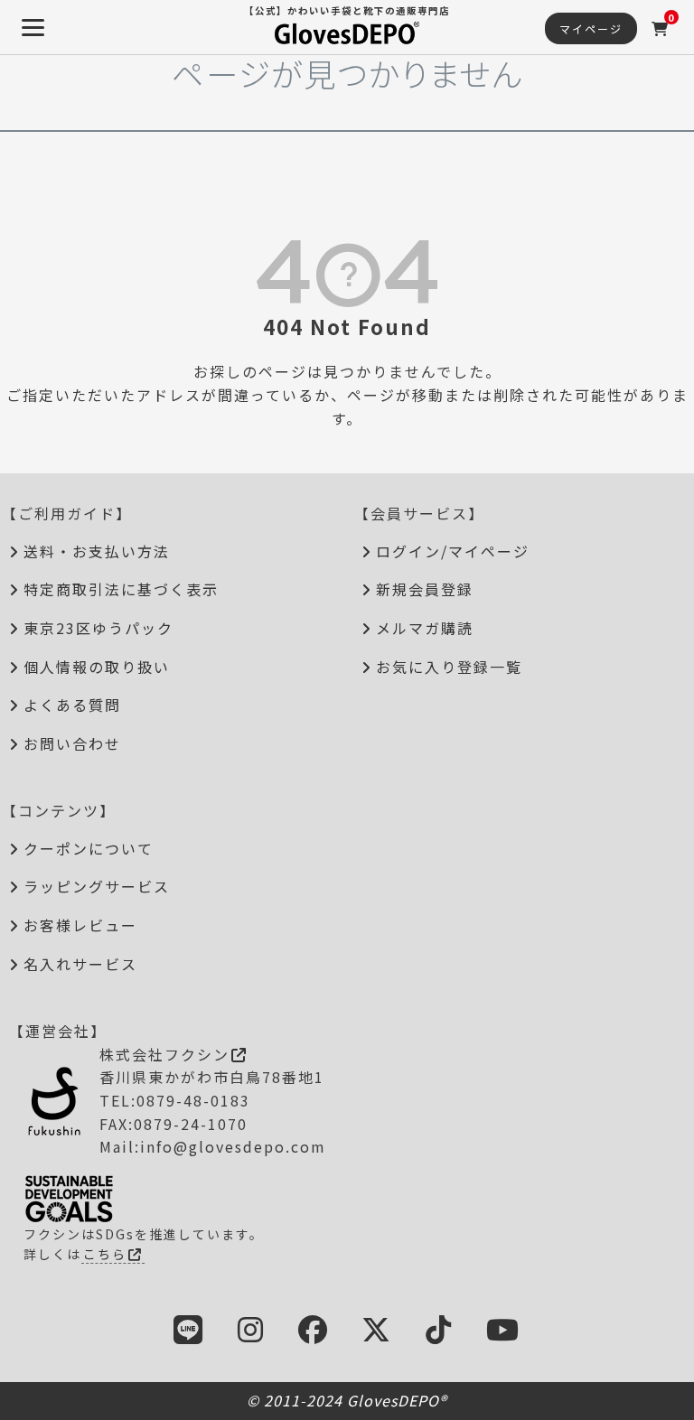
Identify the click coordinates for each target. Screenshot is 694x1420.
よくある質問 (72, 704)
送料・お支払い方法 (96, 551)
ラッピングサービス (96, 886)
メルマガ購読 (425, 628)
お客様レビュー (80, 925)
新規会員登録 (425, 589)
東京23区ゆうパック (98, 628)
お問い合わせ (72, 743)
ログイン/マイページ (453, 551)
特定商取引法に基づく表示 (121, 589)
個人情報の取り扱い (96, 666)
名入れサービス (80, 964)
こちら (105, 1254)
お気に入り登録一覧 (449, 666)
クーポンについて (88, 848)
